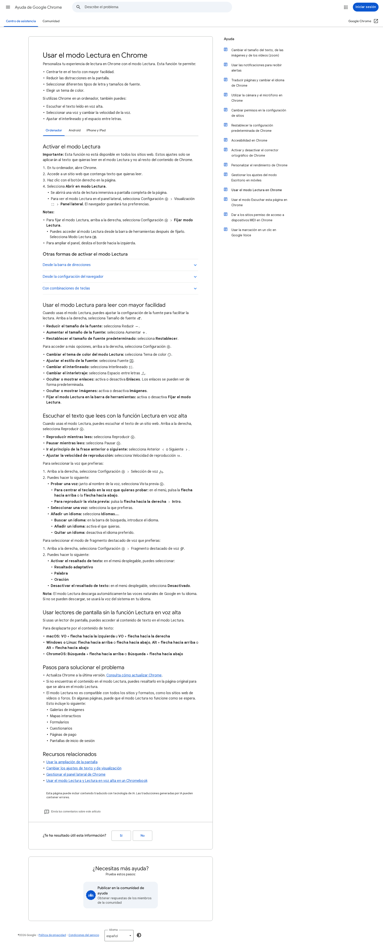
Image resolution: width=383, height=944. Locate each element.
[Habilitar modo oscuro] (139, 935)
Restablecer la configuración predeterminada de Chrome (252, 128)
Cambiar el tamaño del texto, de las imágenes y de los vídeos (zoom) (257, 52)
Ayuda (229, 39)
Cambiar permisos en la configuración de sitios (258, 113)
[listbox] (119, 935)
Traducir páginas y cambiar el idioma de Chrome (257, 82)
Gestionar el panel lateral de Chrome (76, 774)
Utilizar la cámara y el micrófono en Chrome (256, 98)
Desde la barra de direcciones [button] (67, 265)
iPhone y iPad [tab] (96, 130)
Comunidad (51, 21)
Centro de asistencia (21, 21)
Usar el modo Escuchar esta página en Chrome (259, 202)
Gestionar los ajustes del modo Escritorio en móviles (254, 177)
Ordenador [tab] (54, 130)
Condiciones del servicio (83, 935)
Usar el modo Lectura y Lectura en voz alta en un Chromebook (96, 781)
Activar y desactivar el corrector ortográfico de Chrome (254, 152)
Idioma (113, 929)
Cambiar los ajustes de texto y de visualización (83, 768)
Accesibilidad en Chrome (249, 140)
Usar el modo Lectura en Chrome (256, 190)
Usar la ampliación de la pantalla (72, 762)
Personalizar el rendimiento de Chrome (259, 165)
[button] (8, 7)
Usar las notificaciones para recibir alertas (256, 67)
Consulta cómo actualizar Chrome (134, 675)
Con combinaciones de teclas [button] (66, 288)
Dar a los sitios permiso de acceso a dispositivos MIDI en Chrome (257, 217)
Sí (121, 835)
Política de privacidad (52, 935)
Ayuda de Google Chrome (38, 7)
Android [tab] (75, 130)
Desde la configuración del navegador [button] (73, 276)
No (143, 835)
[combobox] (158, 7)
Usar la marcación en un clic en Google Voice (253, 232)
